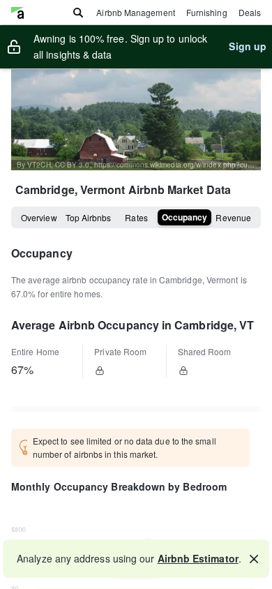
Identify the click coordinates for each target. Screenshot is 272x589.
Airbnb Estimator (198, 558)
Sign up (247, 46)
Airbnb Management (135, 12)
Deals (250, 12)
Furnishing (206, 12)
